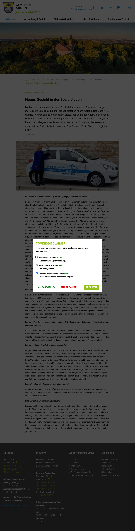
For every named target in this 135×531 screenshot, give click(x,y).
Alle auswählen (46, 287)
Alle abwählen (69, 287)
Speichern (91, 287)
